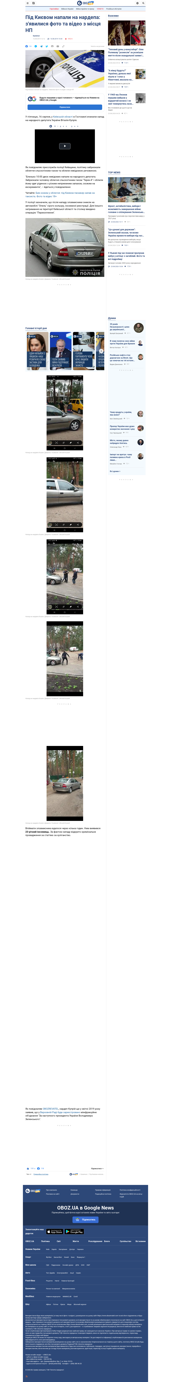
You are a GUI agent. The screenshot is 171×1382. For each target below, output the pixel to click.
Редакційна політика (41, 1174)
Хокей (66, 1257)
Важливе (113, 15)
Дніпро (72, 1249)
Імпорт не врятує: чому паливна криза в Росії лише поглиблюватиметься (121, 457)
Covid (75, 1296)
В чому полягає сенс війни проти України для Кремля (122, 342)
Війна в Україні (67, 9)
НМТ (88, 1265)
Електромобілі (62, 1273)
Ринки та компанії (53, 1289)
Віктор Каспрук (115, 347)
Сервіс (78, 1273)
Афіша (48, 1304)
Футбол (49, 1257)
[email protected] (55, 1364)
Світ (59, 1241)
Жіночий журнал (80, 1304)
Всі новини (141, 1241)
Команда (74, 1190)
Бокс (73, 1257)
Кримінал (36, 36)
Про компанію (51, 1190)
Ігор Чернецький (116, 433)
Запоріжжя (63, 1249)
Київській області (63, 116)
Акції (72, 1273)
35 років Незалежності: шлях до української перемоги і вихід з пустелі (119, 327)
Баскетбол (58, 1257)
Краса (62, 1304)
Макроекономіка (68, 1289)
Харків (54, 1249)
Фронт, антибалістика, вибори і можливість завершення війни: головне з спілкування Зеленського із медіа (126, 209)
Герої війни (54, 9)
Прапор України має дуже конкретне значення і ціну (122, 427)
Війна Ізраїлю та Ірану (85, 9)
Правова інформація (103, 1190)
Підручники (55, 1265)
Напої (57, 1281)
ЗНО (82, 1265)
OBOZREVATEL (50, 1108)
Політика (45, 1241)
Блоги (107, 1241)
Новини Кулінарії (67, 1281)
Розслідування (95, 1241)
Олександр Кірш (115, 447)
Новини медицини (53, 1296)
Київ (47, 1249)
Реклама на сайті (52, 1194)
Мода (69, 1304)
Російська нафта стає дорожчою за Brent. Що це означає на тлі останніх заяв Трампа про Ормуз (122, 358)
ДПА (77, 1265)
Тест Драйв (50, 1273)
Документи (75, 1194)
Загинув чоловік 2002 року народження (124, 263)
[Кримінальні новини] (73, 1175)
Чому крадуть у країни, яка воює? (121, 413)
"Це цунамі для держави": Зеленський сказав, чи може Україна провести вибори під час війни (125, 232)
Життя (76, 1241)
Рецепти (49, 1281)
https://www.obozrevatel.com (107, 1316)
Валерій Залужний (116, 333)
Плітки (55, 1304)
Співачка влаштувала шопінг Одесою (123, 59)
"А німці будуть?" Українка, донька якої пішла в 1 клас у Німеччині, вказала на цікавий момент (120, 75)
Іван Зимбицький (116, 419)
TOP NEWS (114, 172)
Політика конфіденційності (130, 1190)
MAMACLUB (67, 1296)
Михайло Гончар (116, 464)
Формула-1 (81, 1257)
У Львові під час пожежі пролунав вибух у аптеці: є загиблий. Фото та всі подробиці (126, 256)
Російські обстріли (113, 9)
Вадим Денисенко (116, 364)
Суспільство (125, 1241)
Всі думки (114, 471)
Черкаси (80, 1249)
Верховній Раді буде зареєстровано (60, 1112)
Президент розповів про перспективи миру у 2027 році (126, 217)
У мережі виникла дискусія (119, 84)
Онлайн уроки (67, 1265)
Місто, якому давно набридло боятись (119, 441)
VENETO (100, 9)
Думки (112, 318)
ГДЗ (47, 1265)
